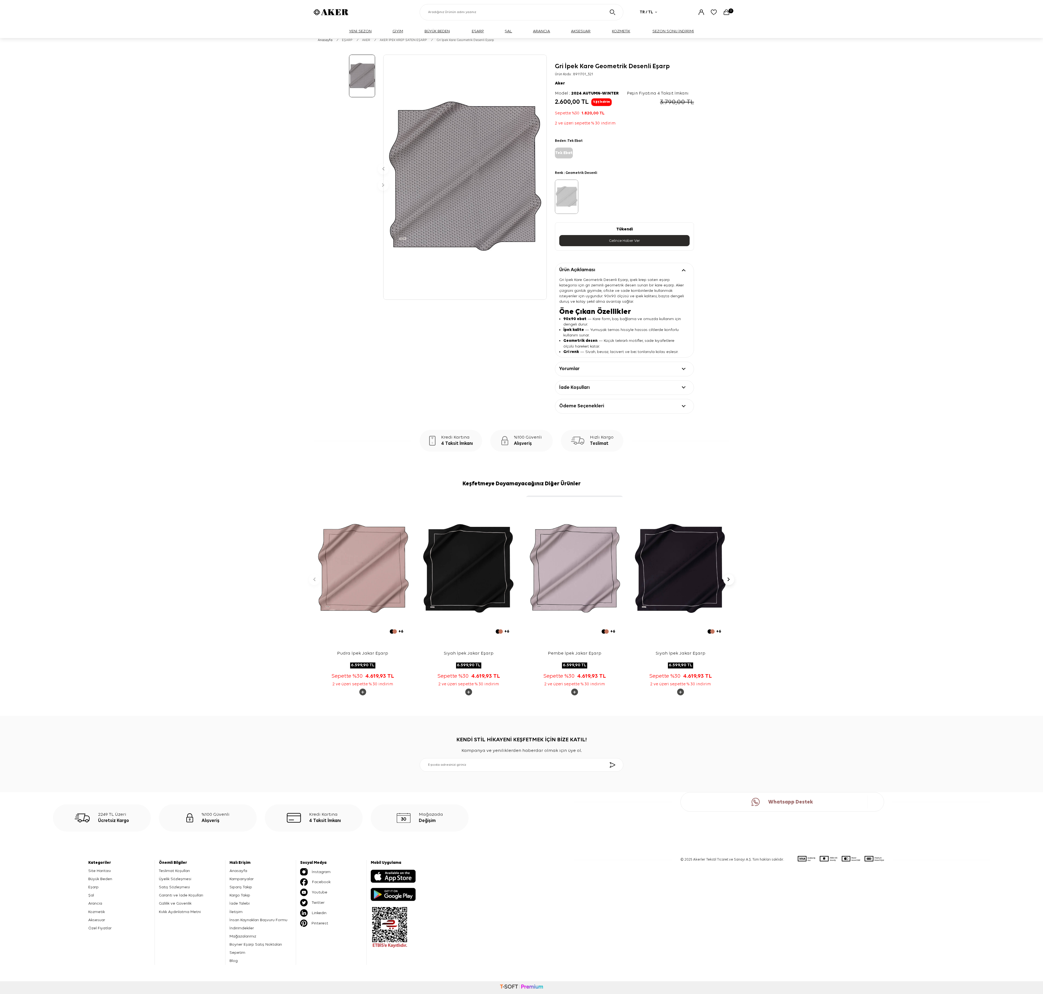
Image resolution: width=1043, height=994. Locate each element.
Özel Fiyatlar (100, 928)
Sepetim (237, 953)
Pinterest (320, 923)
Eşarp (93, 887)
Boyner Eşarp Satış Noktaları (256, 944)
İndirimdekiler (242, 928)
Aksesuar (96, 920)
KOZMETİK (621, 31)
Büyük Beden (100, 879)
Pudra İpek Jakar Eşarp (362, 653)
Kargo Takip (240, 895)
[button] (383, 169)
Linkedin (319, 913)
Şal (91, 895)
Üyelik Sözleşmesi (175, 879)
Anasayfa (325, 40)
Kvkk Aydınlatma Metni (180, 912)
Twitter (318, 903)
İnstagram (321, 872)
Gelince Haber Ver (624, 241)
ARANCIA (541, 31)
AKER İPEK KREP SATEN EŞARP (403, 40)
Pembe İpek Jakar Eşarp (574, 653)
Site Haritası (99, 871)
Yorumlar (569, 368)
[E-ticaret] (521, 987)
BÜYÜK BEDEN (437, 31)
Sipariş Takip (241, 887)
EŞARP (478, 31)
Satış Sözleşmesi (174, 887)
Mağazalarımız (243, 936)
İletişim (236, 912)
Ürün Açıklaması (577, 269)
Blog (234, 961)
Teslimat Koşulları (174, 871)
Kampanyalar (242, 879)
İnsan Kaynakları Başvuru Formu (258, 920)
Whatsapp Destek (790, 802)
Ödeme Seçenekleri (581, 406)
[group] (465, 177)
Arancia (95, 903)
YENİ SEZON (360, 31)
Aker (560, 83)
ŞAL (508, 31)
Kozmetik (96, 912)
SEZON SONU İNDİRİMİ (673, 31)
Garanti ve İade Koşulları (181, 895)
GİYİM (397, 31)
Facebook (321, 882)
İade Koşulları (574, 387)
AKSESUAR (580, 31)
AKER (366, 40)
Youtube (319, 892)
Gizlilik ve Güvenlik (175, 903)
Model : (587, 93)
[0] (726, 12)
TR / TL (646, 12)
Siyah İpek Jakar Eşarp (469, 653)
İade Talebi (240, 903)
